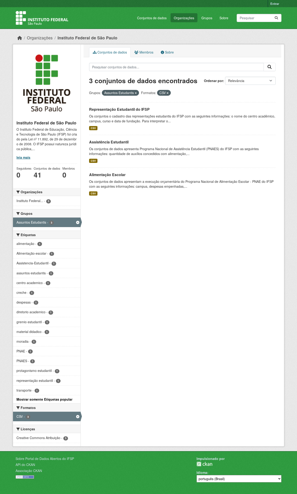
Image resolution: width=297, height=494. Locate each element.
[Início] (19, 38)
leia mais (23, 157)
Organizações (184, 18)
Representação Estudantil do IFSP (119, 109)
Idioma (202, 472)
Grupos (206, 18)
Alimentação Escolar (107, 174)
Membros (146, 52)
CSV (93, 128)
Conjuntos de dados (152, 18)
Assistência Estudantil (109, 142)
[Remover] (136, 93)
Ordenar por (213, 80)
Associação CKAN (29, 470)
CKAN (204, 464)
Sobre (224, 18)
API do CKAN (25, 464)
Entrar (274, 3)
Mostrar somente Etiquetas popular (44, 399)
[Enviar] (276, 18)
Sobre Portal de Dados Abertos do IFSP (45, 458)
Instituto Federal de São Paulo (87, 38)
